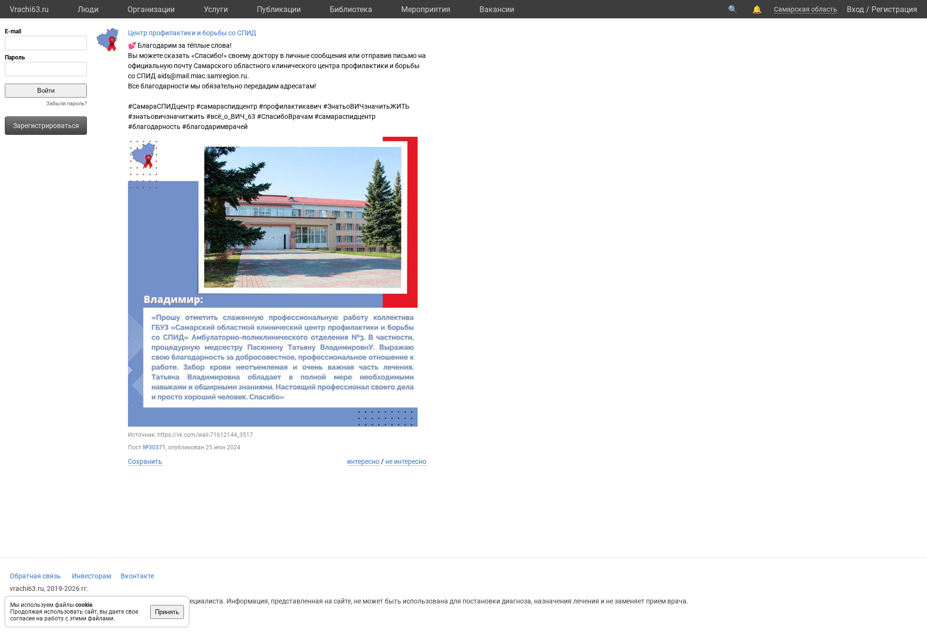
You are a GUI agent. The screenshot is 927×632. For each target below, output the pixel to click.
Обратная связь (35, 576)
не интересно (405, 461)
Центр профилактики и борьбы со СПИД (192, 33)
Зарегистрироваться (46, 125)
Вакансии (496, 9)
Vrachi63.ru (29, 9)
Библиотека (351, 9)
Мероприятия (425, 9)
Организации (151, 9)
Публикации (279, 9)
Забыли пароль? (66, 104)
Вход (855, 9)
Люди (88, 9)
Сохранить (145, 461)
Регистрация (894, 9)
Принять (167, 612)
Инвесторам (91, 576)
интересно (363, 461)
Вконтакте (137, 576)
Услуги (216, 9)
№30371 (154, 447)
